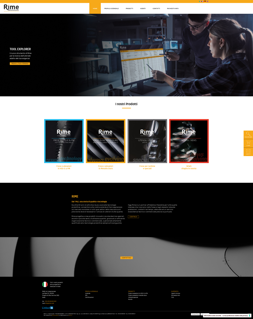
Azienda (87, 293)
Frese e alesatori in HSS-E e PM (138, 293)
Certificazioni (89, 297)
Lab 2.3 (70, 315)
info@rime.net (49, 303)
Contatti (156, 8)
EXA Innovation (55, 315)
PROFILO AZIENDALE (22, 61)
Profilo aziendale (111, 8)
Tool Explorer (248, 137)
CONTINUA (133, 217)
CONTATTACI (126, 258)
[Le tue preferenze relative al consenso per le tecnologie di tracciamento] (249, 315)
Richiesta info (172, 8)
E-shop (248, 145)
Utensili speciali (133, 297)
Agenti (143, 8)
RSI (86, 295)
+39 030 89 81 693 (50, 301)
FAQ (172, 297)
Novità (130, 299)
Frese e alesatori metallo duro (137, 295)
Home (95, 8)
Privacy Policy (195, 314)
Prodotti (129, 8)
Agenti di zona (175, 293)
